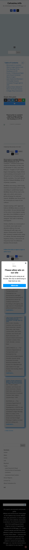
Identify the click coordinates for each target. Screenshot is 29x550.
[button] (14, 285)
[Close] (25, 263)
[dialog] (14, 275)
